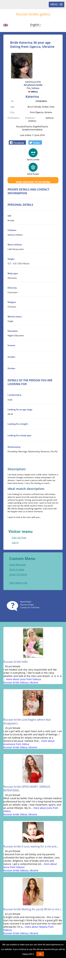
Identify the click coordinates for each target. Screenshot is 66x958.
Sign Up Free (19, 537)
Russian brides (27, 604)
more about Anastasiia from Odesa (28, 742)
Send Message (17, 564)
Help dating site (18, 582)
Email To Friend (18, 574)
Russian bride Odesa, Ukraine (20, 747)
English (34, 25)
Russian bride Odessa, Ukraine (20, 682)
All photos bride (33, 85)
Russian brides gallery (33, 14)
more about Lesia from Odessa (23, 679)
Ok (40, 953)
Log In (15, 542)
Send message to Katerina (33, 182)
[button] (17, 142)
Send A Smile (16, 569)
